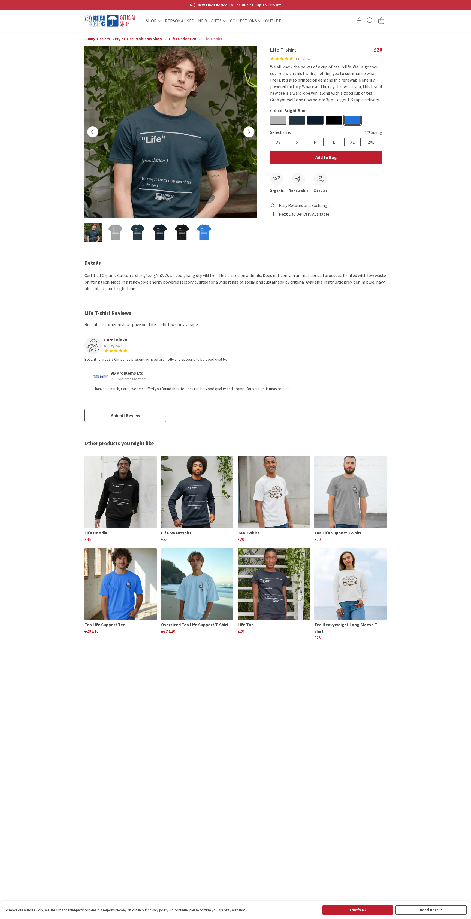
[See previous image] (92, 131)
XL (352, 142)
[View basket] (381, 20)
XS (278, 142)
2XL (371, 142)
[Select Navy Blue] (315, 120)
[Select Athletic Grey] (278, 120)
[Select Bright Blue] (352, 120)
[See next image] (248, 131)
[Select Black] (334, 120)
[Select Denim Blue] (297, 120)
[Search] (370, 20)
